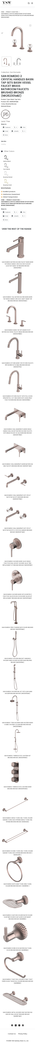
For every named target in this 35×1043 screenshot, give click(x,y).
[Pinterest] (23, 1025)
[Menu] (32, 3)
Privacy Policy (22, 1034)
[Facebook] (12, 1025)
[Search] (29, 3)
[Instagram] (19, 1025)
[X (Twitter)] (16, 1025)
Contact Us (12, 1034)
